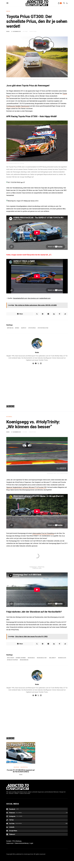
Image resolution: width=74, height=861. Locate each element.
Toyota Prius (32, 327)
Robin (7, 31)
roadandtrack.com (45, 298)
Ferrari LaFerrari (21, 657)
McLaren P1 (53, 657)
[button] (67, 3)
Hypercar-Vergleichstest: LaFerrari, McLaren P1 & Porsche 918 (26, 487)
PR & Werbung (16, 841)
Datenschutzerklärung (21, 843)
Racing (8, 11)
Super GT (24, 327)
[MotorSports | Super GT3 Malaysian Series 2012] (22, 201)
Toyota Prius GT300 (43, 327)
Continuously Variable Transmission (18, 106)
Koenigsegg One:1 (42, 657)
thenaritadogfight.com (20, 298)
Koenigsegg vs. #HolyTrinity (37, 567)
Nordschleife (62, 657)
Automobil (9, 416)
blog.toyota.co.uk (33, 298)
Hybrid (17, 327)
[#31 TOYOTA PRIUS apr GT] (15, 182)
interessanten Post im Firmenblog (43, 533)
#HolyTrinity (11, 657)
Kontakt (8, 841)
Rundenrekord (24, 659)
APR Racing (11, 327)
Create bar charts (37, 568)
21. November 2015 (16, 31)
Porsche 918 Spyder (13, 659)
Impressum (10, 843)
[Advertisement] (37, 382)
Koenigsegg (31, 657)
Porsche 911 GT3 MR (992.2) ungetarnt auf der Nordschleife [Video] (21, 771)
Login (31, 843)
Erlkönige (16, 767)
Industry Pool (24, 767)
